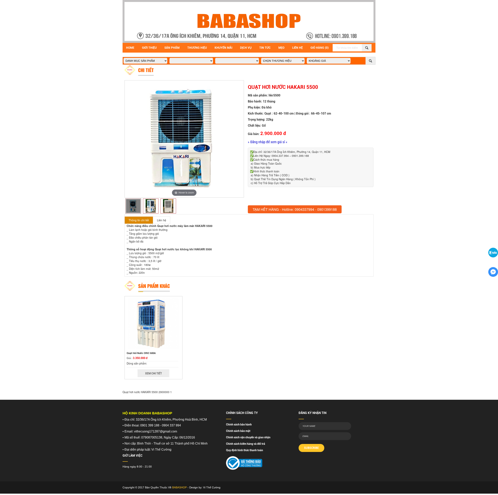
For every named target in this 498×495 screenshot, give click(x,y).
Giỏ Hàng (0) (319, 47)
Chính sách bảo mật (238, 430)
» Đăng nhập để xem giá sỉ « (267, 142)
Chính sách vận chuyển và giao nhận (248, 437)
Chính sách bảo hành (239, 424)
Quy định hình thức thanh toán (244, 450)
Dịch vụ (246, 47)
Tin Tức (265, 47)
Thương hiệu (197, 47)
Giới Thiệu (149, 47)
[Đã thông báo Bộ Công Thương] (244, 461)
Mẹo (281, 47)
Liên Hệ (297, 47)
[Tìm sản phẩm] (367, 47)
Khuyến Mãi (223, 47)
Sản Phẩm (172, 47)
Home (130, 47)
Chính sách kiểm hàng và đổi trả (245, 443)
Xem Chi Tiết (153, 373)
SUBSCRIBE (311, 447)
